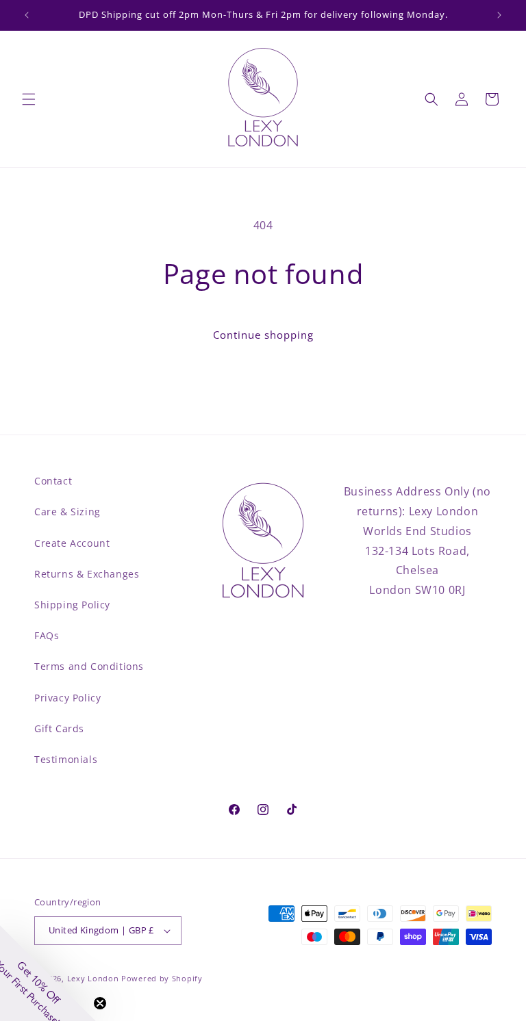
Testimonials (65, 759)
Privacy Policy (67, 697)
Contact (53, 480)
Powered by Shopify (162, 978)
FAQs (46, 635)
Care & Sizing (67, 511)
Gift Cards (59, 728)
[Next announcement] (499, 15)
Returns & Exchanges (86, 573)
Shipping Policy (72, 604)
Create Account (72, 543)
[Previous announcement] (27, 15)
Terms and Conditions (89, 666)
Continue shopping (263, 334)
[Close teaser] (100, 1003)
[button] (29, 99)
